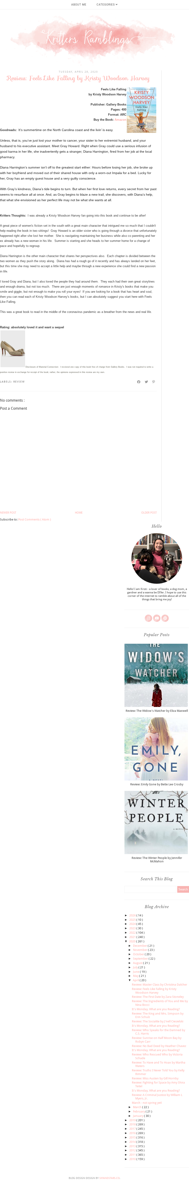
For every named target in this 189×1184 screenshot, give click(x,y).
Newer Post (8, 512)
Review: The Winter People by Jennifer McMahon (157, 859)
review (19, 381)
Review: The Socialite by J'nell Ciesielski (157, 1021)
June (136, 971)
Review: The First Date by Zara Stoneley (158, 996)
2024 (132, 924)
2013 (132, 1146)
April (136, 980)
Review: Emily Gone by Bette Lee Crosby (156, 784)
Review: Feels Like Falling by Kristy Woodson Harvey (154, 990)
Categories (106, 4)
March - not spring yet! (147, 1102)
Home (79, 512)
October (139, 954)
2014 (132, 1142)
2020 (132, 941)
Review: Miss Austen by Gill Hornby (155, 1078)
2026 (132, 915)
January (138, 1116)
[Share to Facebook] (139, 381)
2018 (132, 1124)
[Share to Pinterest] (154, 381)
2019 (132, 1120)
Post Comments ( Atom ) (34, 519)
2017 (132, 1128)
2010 (132, 1159)
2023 (132, 928)
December (140, 945)
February (139, 1111)
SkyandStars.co (109, 1178)
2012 (132, 1150)
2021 (132, 937)
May (136, 976)
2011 (132, 1154)
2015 (132, 1137)
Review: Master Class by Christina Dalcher (159, 984)
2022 (132, 932)
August (138, 963)
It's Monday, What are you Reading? (156, 1009)
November (140, 950)
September (141, 958)
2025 (132, 919)
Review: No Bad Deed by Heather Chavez (159, 1046)
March (137, 1107)
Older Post (149, 512)
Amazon (120, 119)
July (136, 967)
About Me (78, 4)
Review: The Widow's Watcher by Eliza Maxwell (157, 710)
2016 (132, 1133)
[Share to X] (147, 381)
